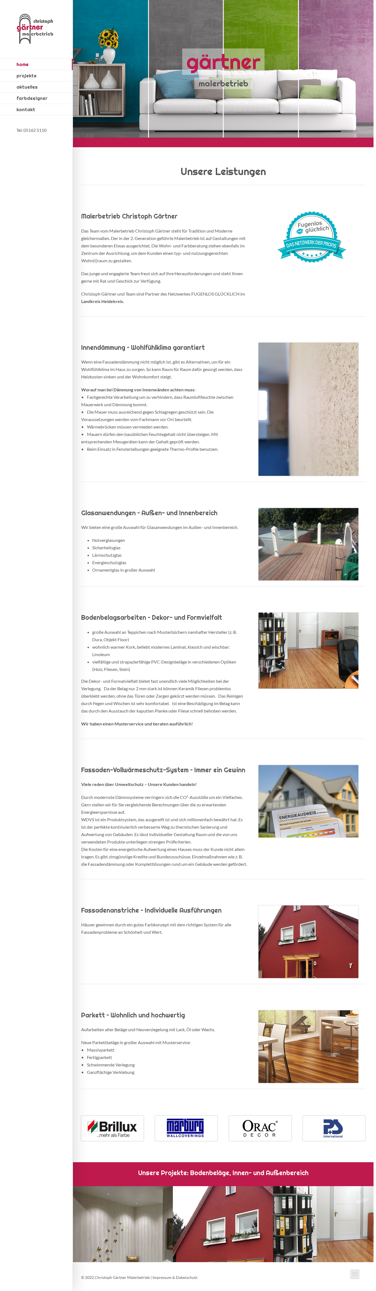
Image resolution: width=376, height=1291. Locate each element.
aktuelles (27, 87)
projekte (27, 76)
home (23, 64)
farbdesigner (32, 98)
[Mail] (354, 1274)
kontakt (26, 110)
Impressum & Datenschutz (174, 1277)
